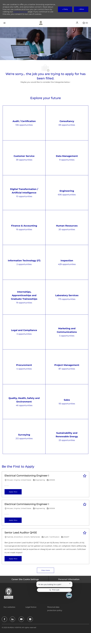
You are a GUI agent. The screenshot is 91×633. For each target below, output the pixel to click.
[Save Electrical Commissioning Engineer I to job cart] (84, 476)
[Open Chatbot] (69, 595)
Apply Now (13, 492)
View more (45, 570)
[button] (77, 22)
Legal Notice (30, 607)
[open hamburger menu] (4, 23)
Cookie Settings (20, 12)
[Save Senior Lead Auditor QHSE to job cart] (84, 533)
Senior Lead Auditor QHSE (21, 532)
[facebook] (4, 619)
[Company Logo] (41, 23)
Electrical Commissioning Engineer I (27, 475)
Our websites (9, 607)
